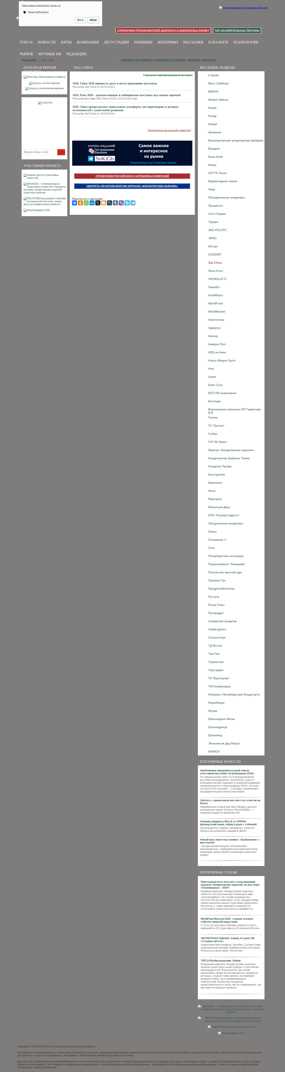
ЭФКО (212, 238)
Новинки (143, 42)
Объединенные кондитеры (226, 197)
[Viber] (121, 202)
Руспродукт (216, 613)
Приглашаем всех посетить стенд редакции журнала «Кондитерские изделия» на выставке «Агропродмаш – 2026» (230, 884)
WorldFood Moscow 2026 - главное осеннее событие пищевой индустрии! (227, 920)
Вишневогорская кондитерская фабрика (235, 140)
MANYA (213, 91)
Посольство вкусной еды (225, 572)
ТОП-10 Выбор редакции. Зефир (221, 960)
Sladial (212, 124)
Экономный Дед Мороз (224, 743)
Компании (88, 42)
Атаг (211, 368)
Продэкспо (215, 205)
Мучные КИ (49, 54)
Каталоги (218, 42)
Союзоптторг (217, 637)
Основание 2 (217, 539)
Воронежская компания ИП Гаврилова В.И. (234, 410)
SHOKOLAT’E (217, 279)
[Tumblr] (115, 202)
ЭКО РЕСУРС (217, 230)
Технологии (245, 42)
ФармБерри (216, 702)
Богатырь (214, 401)
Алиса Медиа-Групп (222, 360)
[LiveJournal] (109, 202)
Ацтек (212, 376)
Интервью (168, 42)
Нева (211, 189)
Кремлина (215, 482)
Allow (93, 20)
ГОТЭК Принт (217, 442)
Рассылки (193, 42)
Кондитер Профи (220, 466)
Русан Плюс (216, 605)
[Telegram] (132, 202)
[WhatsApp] (86, 202)
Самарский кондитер (222, 621)
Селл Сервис (217, 213)
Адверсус (214, 327)
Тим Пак (213, 653)
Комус (212, 165)
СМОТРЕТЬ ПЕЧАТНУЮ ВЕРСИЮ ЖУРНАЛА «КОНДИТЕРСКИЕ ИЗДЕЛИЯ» (132, 186)
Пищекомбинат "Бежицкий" (226, 564)
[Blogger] (103, 202)
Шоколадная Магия (221, 719)
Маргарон (215, 499)
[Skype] (127, 202)
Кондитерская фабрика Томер (229, 458)
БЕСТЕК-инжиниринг (222, 393)
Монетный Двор (219, 507)
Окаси (212, 531)
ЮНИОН (214, 751)
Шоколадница (217, 727)
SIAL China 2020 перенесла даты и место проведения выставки (115, 83)
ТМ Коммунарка (219, 686)
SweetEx (214, 287)
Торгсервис (216, 670)
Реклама (194, 60)
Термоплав (215, 662)
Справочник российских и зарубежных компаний (132, 176)
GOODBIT (215, 254)
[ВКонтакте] (74, 202)
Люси (212, 490)
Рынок (26, 54)
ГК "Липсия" (216, 425)
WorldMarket (216, 311)
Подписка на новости (137, 60)
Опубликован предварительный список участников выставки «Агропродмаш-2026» (227, 772)
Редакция (76, 54)
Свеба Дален (217, 629)
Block (80, 20)
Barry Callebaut (218, 83)
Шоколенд (215, 735)
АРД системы (217, 352)
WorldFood (215, 303)
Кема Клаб (215, 156)
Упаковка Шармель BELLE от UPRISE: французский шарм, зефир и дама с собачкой (228, 823)
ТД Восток (215, 645)
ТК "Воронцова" (219, 678)
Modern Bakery (218, 99)
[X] (97, 202)
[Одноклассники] (80, 202)
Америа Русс (217, 344)
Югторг (213, 246)
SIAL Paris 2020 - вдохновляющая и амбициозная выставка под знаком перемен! (127, 95)
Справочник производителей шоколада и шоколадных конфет (163, 30)
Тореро (213, 222)
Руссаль (213, 596)
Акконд (213, 336)
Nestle (212, 107)
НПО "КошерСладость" (224, 515)
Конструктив (216, 474)
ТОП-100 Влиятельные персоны (237, 30)
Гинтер (213, 417)
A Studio (213, 75)
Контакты (209, 60)
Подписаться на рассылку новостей (169, 130)
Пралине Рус (217, 580)
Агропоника (216, 319)
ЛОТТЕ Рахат (217, 173)
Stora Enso (215, 270)
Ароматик (214, 132)
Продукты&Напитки (221, 588)
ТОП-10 (26, 42)
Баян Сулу (215, 385)
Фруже (212, 710)
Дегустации (116, 42)
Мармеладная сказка (222, 181)
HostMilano (215, 295)
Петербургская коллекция (225, 556)
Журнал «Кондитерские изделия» (231, 450)
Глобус (213, 433)
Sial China (215, 262)
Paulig (212, 116)
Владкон (214, 148)
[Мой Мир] (92, 202)
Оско (211, 547)
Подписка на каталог (170, 60)
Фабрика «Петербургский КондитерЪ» (234, 694)
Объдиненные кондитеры (225, 523)
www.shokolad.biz (75, 1052)
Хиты (66, 42)
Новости (47, 42)
